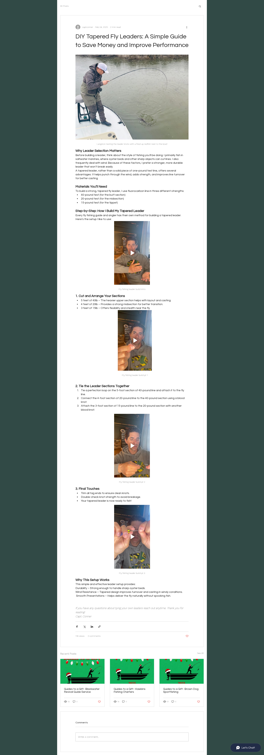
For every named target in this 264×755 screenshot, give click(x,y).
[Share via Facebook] (76, 626)
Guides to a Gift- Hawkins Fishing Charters (129, 690)
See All (200, 653)
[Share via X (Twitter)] (84, 626)
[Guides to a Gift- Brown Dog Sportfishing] (182, 671)
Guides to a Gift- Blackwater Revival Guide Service (82, 690)
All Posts (64, 6)
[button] (199, 6)
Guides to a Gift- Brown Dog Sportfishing (180, 690)
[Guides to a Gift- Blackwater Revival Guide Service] (82, 671)
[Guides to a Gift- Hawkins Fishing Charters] (132, 671)
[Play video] (132, 253)
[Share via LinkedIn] (91, 626)
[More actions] (187, 27)
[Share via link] (99, 626)
